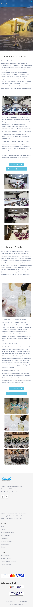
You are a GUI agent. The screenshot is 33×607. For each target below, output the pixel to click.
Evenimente (4, 538)
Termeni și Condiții (6, 564)
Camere (3, 529)
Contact (3, 547)
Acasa (2, 527)
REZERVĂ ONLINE (6, 558)
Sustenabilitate (5, 555)
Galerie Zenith (5, 544)
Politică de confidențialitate (8, 561)
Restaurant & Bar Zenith (7, 532)
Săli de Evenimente (6, 541)
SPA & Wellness (5, 535)
